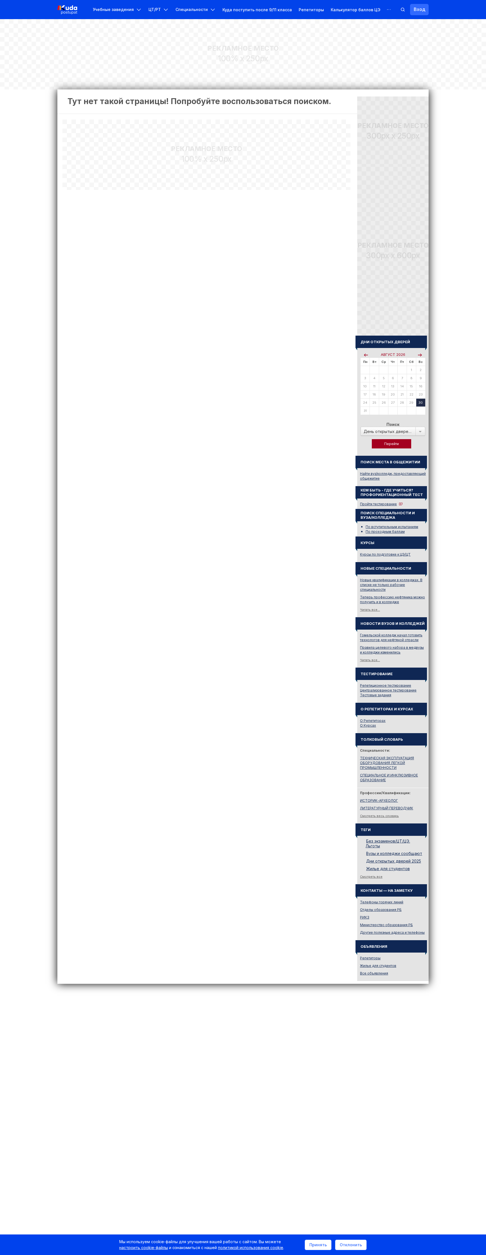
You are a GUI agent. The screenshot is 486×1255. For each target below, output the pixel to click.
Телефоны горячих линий (381, 902)
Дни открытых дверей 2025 (393, 861)
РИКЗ (364, 917)
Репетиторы (311, 9)
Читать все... (370, 610)
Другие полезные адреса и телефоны (392, 932)
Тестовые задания (375, 695)
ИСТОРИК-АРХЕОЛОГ (379, 800)
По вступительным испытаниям (392, 527)
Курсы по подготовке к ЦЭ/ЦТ (385, 554)
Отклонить (351, 1244)
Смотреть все (371, 877)
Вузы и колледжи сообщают (394, 853)
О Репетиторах (373, 721)
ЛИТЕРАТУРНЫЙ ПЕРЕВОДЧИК (386, 808)
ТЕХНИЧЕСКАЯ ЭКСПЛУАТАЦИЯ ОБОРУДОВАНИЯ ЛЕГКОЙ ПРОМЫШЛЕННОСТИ (387, 763)
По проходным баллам (385, 531)
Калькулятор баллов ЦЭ (355, 9)
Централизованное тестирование (388, 690)
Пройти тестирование (378, 504)
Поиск (392, 424)
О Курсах (368, 725)
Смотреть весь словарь (379, 816)
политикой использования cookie (250, 1247)
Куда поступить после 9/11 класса (257, 9)
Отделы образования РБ (381, 910)
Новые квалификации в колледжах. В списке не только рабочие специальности (391, 585)
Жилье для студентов (388, 868)
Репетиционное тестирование (385, 685)
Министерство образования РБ (386, 925)
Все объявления (374, 973)
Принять (318, 1244)
